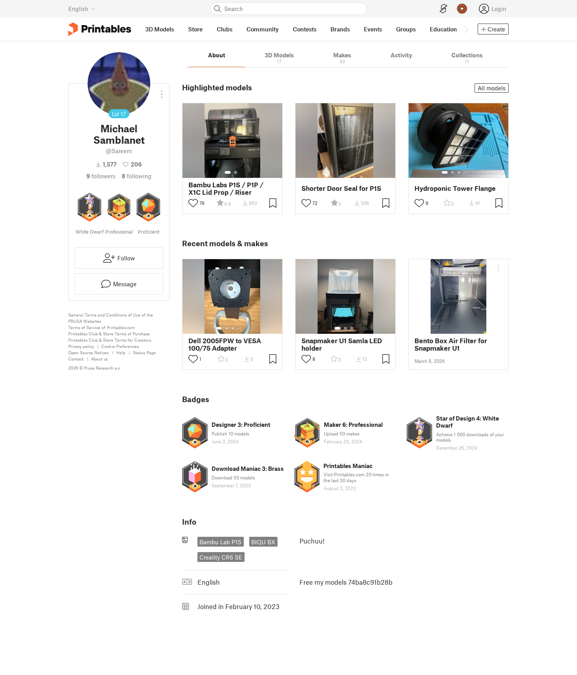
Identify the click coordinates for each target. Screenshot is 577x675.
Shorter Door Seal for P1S (341, 188)
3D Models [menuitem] (159, 29)
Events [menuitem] (373, 29)
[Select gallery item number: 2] (235, 172)
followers (100, 175)
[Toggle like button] (193, 203)
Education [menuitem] (443, 29)
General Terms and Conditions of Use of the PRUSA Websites (110, 318)
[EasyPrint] (443, 9)
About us (99, 358)
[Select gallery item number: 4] (465, 172)
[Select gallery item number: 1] (228, 172)
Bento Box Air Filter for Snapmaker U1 (450, 344)
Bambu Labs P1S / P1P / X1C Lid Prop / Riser (225, 188)
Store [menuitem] (195, 29)
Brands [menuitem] (340, 29)
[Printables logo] (99, 29)
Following (137, 175)
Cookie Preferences (120, 346)
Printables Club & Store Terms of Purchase (109, 333)
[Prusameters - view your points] (462, 9)
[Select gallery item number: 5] (470, 172)
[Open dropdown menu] (162, 91)
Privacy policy (81, 346)
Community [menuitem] (263, 29)
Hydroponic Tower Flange (455, 188)
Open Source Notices (88, 352)
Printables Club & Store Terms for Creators (109, 339)
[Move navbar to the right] (466, 29)
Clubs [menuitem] (224, 29)
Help (120, 352)
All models (492, 87)
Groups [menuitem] (406, 29)
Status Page (144, 352)
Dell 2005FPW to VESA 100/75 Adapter (224, 344)
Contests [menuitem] (304, 29)
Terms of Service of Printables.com (101, 327)
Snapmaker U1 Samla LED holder (341, 344)
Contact (76, 358)
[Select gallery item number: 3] (458, 172)
